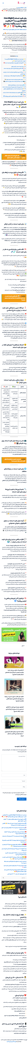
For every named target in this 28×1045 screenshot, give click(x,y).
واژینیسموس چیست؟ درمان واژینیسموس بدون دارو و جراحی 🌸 (15, 866)
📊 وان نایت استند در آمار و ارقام (18, 66)
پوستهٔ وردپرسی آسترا (11, 1042)
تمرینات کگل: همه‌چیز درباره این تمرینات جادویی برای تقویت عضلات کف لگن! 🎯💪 (15, 870)
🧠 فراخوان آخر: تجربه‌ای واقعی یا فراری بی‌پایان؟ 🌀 (14, 96)
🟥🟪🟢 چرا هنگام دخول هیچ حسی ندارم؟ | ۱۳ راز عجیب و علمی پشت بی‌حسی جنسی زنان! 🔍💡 (14, 845)
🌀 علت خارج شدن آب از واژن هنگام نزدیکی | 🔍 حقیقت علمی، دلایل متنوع (14, 820)
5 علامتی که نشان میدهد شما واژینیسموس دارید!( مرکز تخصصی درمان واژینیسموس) (14, 672)
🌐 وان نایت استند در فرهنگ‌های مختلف (17, 85)
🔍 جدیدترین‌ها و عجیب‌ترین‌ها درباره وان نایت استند (14, 87)
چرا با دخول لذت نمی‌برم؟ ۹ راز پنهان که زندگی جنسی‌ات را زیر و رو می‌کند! (14, 849)
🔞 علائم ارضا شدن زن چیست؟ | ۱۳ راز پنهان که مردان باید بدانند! (14, 837)
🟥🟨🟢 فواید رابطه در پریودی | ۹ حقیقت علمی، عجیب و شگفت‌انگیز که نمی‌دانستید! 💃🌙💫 (14, 858)
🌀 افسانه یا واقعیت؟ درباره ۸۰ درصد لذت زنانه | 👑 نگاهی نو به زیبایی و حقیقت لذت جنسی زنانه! (14, 824)
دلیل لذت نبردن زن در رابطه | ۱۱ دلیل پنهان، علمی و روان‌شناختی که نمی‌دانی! (15, 854)
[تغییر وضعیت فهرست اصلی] (3, 3)
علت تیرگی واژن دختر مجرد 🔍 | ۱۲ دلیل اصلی (16, 874)
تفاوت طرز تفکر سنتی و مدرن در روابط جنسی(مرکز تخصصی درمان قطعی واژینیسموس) (14, 699)
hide (16, 56)
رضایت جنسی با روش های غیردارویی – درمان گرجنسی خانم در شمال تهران (14, 734)
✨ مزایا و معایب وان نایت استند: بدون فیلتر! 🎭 (15, 79)
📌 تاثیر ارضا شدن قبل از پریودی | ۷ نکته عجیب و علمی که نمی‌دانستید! (14, 841)
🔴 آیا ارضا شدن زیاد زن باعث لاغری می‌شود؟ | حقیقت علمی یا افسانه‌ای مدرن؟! (15, 833)
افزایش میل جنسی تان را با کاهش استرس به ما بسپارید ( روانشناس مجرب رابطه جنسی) (15, 709)
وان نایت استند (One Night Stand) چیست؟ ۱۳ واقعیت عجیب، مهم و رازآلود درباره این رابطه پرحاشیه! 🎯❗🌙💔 (14, 816)
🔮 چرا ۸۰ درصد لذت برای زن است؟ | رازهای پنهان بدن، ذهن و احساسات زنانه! (14, 828)
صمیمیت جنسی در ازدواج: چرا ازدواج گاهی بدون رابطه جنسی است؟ (15, 862)
